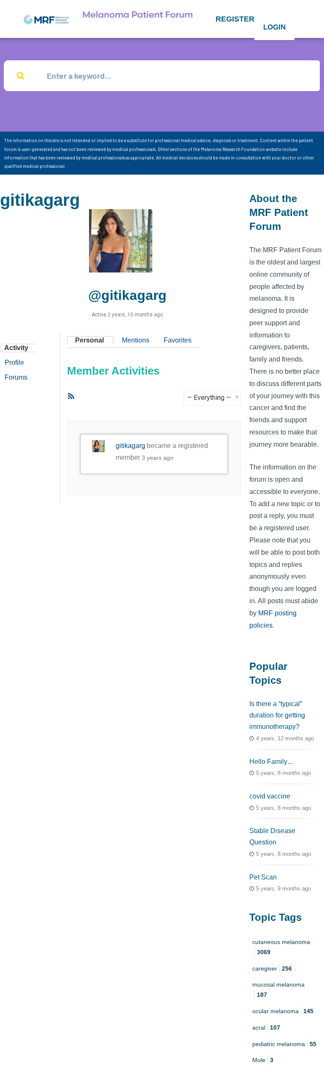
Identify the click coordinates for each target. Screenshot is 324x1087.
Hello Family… (271, 761)
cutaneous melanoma (281, 947)
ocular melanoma (282, 1011)
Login (274, 27)
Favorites (178, 340)
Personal (89, 340)
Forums (16, 377)
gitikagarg (130, 445)
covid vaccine (269, 796)
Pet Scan (263, 877)
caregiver (272, 968)
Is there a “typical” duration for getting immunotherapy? (277, 715)
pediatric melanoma (284, 1044)
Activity (16, 347)
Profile (14, 362)
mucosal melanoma (278, 989)
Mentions (135, 340)
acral (266, 1027)
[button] (235, 19)
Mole (262, 1060)
